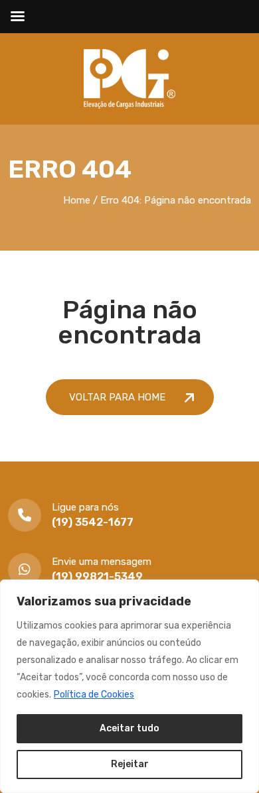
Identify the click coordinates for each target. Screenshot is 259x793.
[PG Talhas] (129, 78)
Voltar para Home (118, 397)
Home (76, 200)
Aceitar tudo (129, 728)
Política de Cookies (94, 694)
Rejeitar (130, 764)
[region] (129, 686)
